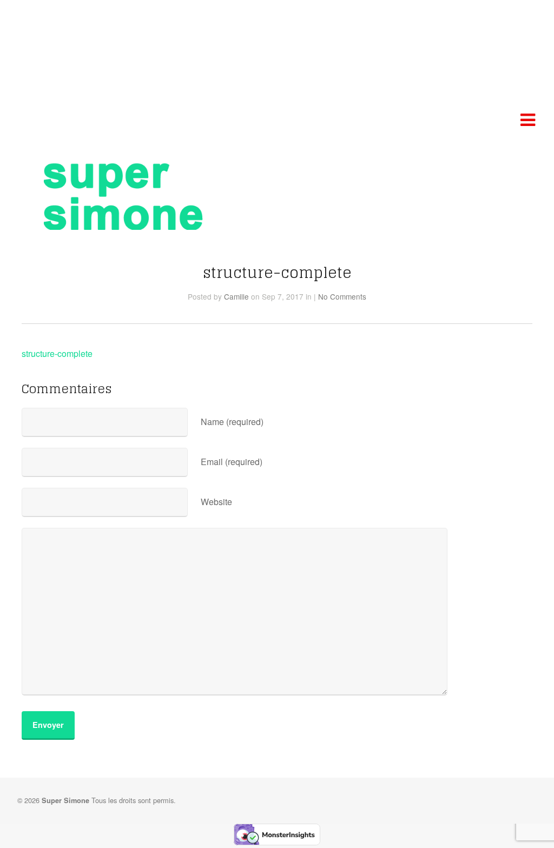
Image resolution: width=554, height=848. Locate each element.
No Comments (342, 296)
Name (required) (232, 421)
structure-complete (57, 353)
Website (216, 501)
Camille (236, 296)
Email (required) (231, 461)
